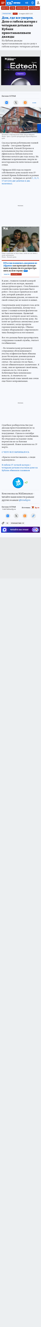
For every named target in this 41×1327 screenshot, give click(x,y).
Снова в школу (22, 8)
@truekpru (24, 500)
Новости (5, 8)
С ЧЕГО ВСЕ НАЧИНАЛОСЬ (15, 452)
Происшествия (7, 13)
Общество (7, 274)
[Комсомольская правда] (13, 3)
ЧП (7, 523)
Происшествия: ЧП (17, 523)
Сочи (13, 8)
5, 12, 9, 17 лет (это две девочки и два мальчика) (20, 180)
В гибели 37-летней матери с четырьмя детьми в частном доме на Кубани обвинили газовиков (20, 467)
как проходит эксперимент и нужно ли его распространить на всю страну (20, 267)
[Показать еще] (34, 102)
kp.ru (37, 507)
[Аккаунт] (38, 3)
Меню (3, 3)
